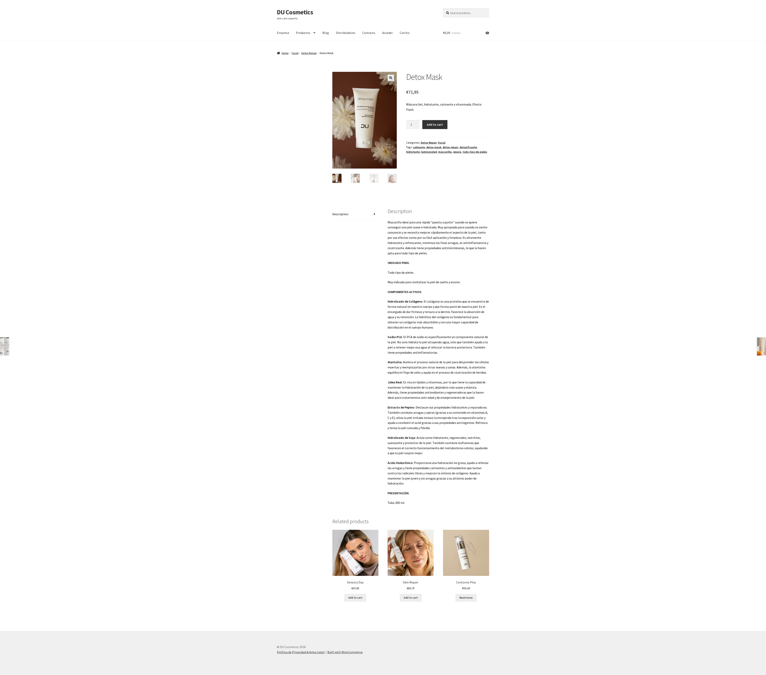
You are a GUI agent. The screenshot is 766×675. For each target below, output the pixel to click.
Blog (325, 33)
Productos (303, 33)
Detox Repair (309, 53)
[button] (391, 78)
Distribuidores (345, 33)
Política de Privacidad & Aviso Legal (301, 652)
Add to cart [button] (355, 597)
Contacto (368, 33)
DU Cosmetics (295, 12)
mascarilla (445, 152)
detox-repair (450, 147)
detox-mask (433, 147)
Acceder (387, 33)
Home (285, 53)
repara (457, 152)
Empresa (283, 33)
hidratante (413, 152)
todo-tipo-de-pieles (475, 152)
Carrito (405, 33)
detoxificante (468, 147)
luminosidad (429, 152)
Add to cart (435, 124)
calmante (419, 147)
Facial (295, 53)
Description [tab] (340, 214)
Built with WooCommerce (345, 652)
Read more (466, 597)
